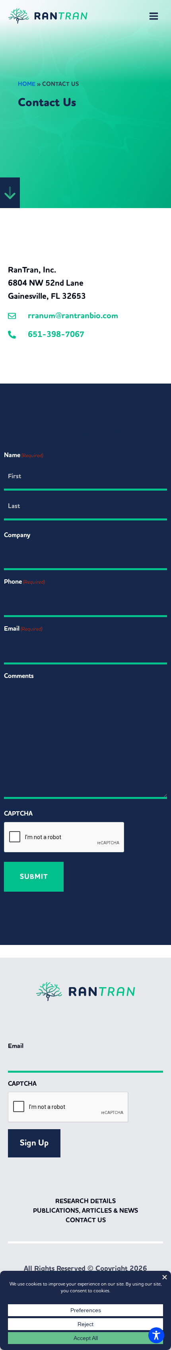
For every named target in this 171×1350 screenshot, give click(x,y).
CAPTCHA (18, 813)
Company (17, 535)
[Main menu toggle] (153, 16)
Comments (19, 676)
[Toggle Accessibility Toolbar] (156, 1335)
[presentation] (64, 837)
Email (23, 628)
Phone (24, 581)
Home (26, 84)
